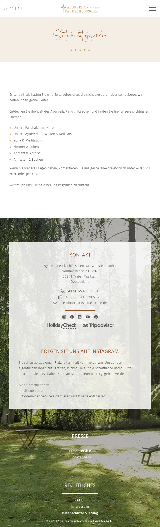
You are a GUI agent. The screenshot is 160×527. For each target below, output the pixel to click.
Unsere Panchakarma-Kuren (35, 128)
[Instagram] (64, 317)
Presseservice (80, 451)
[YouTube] (88, 317)
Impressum (80, 506)
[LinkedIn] (79, 317)
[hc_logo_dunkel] (61, 326)
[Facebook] (72, 317)
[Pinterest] (96, 317)
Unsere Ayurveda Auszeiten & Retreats (43, 134)
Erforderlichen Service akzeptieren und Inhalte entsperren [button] (62, 396)
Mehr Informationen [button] (34, 385)
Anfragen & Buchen (28, 159)
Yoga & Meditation (28, 140)
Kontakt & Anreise (27, 153)
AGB (79, 500)
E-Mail (36, 174)
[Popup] (152, 8)
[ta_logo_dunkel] (98, 326)
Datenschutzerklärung (80, 513)
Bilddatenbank (80, 457)
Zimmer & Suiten (26, 147)
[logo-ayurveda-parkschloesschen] (80, 8)
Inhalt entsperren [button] (32, 391)
